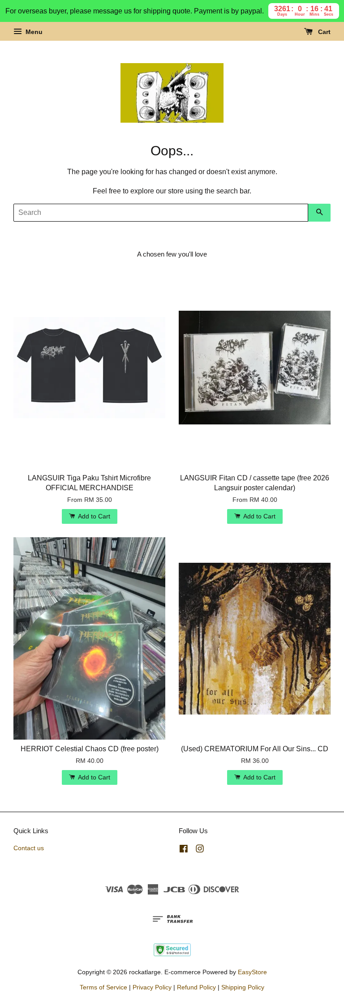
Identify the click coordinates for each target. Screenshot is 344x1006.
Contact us (28, 848)
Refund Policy (196, 987)
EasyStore (252, 972)
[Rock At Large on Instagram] (200, 850)
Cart (323, 31)
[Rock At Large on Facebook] (184, 850)
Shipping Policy (242, 987)
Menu (33, 31)
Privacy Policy (152, 987)
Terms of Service (103, 987)
